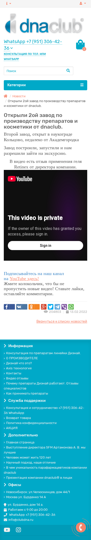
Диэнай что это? (19, 363)
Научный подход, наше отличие (31, 462)
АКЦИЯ (12, 428)
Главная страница (20, 442)
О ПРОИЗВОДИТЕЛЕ (22, 358)
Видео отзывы (17, 378)
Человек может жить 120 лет (28, 457)
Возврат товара (18, 418)
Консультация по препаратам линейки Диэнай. (43, 353)
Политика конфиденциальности (31, 423)
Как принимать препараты (27, 393)
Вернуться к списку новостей (61, 321)
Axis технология (19, 368)
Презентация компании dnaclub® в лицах (39, 477)
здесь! (33, 278)
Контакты (13, 373)
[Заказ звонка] (81, 527)
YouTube (18, 278)
